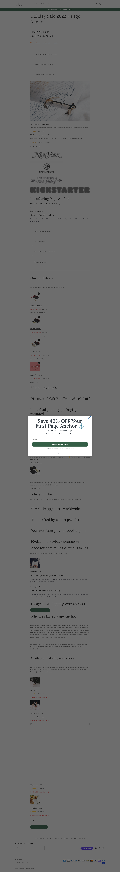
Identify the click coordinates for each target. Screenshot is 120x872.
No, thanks (60, 453)
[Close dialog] (89, 417)
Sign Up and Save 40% (60, 444)
